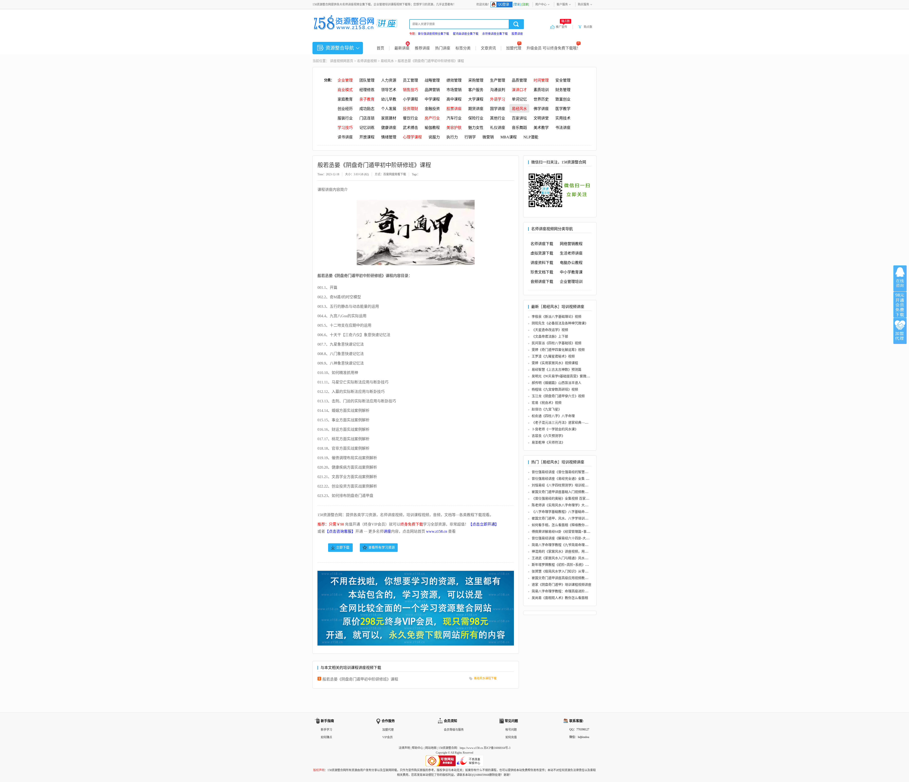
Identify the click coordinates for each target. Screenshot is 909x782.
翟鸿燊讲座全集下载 (465, 33)
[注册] (525, 4)
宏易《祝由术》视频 (546, 402)
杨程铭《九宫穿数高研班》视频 (555, 389)
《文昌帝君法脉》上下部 (550, 336)
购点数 (588, 27)
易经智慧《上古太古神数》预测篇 (556, 369)
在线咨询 (900, 278)
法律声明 (404, 748)
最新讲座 (402, 48)
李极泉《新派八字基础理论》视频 (556, 316)
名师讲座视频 (367, 61)
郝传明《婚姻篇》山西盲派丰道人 (556, 383)
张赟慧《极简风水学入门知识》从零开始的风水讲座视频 (573, 571)
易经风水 (387, 61)
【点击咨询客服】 (340, 531)
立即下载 (342, 547)
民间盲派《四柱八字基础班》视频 (556, 343)
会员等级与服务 (454, 729)
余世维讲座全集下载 (495, 33)
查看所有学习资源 (381, 547)
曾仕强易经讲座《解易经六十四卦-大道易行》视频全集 (572, 538)
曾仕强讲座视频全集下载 (433, 33)
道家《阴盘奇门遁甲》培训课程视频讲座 (561, 584)
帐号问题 (511, 729)
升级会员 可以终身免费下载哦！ (553, 48)
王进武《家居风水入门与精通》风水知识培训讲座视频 (571, 558)
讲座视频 (336, 61)
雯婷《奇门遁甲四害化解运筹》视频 (558, 349)
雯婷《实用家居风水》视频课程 (555, 363)
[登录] (517, 4)
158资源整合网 (447, 748)
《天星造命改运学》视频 (550, 330)
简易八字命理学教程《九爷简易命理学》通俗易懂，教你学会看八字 (581, 545)
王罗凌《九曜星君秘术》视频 (553, 356)
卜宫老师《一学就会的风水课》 (555, 429)
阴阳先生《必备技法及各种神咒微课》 (560, 323)
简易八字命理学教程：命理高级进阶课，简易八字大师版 (573, 591)
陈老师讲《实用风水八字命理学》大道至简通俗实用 (570, 505)
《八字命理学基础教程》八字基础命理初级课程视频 (570, 512)
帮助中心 (417, 748)
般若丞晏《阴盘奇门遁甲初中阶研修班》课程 (360, 679)
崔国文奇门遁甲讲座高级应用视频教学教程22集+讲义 (571, 578)
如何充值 (511, 737)
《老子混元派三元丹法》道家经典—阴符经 (563, 422)
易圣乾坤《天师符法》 (548, 442)
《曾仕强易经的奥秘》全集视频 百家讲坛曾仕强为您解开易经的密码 (582, 498)
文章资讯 (488, 48)
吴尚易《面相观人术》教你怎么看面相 (560, 598)
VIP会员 (387, 737)
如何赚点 (326, 737)
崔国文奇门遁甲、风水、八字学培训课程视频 (565, 518)
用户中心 (541, 4)
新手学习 (326, 729)
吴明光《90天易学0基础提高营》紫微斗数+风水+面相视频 (574, 376)
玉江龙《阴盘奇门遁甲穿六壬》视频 (558, 396)
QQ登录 (503, 4)
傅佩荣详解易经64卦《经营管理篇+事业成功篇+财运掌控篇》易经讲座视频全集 (590, 531)
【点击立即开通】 (483, 524)
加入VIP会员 (900, 305)
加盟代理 (513, 48)
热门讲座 (442, 48)
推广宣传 (563, 27)
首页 (380, 48)
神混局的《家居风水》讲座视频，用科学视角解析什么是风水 (576, 551)
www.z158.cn (436, 531)
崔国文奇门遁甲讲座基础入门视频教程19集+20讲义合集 (572, 492)
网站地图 (431, 748)
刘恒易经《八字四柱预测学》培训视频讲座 (563, 485)
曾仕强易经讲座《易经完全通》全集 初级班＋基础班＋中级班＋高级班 (583, 478)
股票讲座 (517, 33)
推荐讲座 (422, 48)
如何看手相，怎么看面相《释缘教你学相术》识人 (568, 525)
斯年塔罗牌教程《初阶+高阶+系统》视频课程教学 (568, 565)
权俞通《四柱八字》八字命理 (553, 416)
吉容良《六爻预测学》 (548, 436)
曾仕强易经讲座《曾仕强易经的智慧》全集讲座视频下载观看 (576, 472)
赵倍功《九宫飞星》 (546, 409)
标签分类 (463, 48)
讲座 (387, 531)
